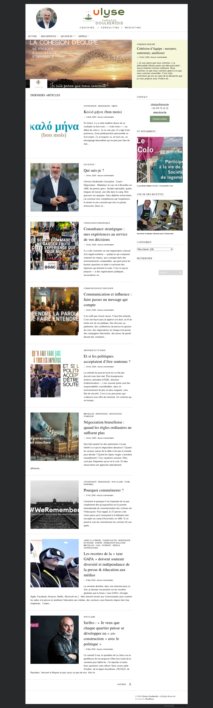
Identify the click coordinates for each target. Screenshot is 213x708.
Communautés (110, 540)
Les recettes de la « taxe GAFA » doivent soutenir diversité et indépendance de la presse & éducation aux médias (107, 564)
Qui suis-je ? (67, 36)
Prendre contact (160, 119)
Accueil (32, 36)
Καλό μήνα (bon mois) (103, 111)
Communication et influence (98, 288)
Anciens (121, 684)
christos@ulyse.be (160, 104)
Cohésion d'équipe (146, 44)
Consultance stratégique (97, 223)
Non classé (117, 481)
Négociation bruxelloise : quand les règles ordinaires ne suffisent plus (108, 427)
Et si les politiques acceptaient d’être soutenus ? (107, 358)
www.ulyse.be (159, 112)
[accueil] (105, 16)
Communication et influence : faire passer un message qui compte (108, 299)
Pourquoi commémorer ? (104, 490)
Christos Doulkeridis (150, 696)
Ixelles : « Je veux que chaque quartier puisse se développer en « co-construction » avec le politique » (104, 633)
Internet (106, 545)
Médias (83, 36)
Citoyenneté (90, 106)
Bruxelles (89, 413)
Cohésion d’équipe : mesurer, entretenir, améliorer (157, 50)
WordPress (149, 699)
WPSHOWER (180, 705)
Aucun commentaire (159, 57)
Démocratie (104, 106)
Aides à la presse (92, 540)
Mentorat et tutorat (95, 350)
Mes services (48, 36)
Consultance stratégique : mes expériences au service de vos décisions (105, 234)
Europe (98, 543)
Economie (89, 543)
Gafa (98, 545)
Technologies (91, 547)
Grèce (114, 106)
